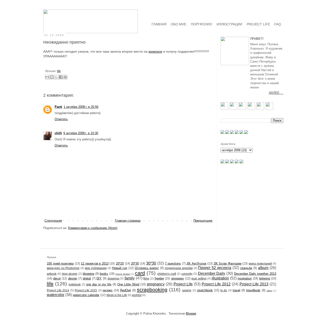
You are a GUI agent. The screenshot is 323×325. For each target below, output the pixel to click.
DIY (99, 278)
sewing (186, 290)
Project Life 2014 (58, 290)
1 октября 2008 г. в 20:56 (81, 107)
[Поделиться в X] (56, 77)
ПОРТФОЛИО (201, 24)
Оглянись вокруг (147, 268)
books (104, 273)
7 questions (173, 263)
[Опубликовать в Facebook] (60, 77)
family (130, 278)
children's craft (166, 273)
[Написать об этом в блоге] (51, 77)
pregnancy (156, 284)
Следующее (53, 220)
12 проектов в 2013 (95, 263)
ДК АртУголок (196, 263)
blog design (69, 273)
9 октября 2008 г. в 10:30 (80, 133)
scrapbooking (152, 289)
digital (87, 278)
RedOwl (125, 290)
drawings (113, 278)
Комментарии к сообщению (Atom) (92, 228)
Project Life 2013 (254, 284)
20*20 (120, 263)
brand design (123, 274)
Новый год (119, 268)
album (263, 268)
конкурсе (155, 51)
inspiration (245, 278)
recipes (108, 290)
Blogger (191, 313)
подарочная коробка (179, 268)
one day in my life (98, 284)
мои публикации (96, 268)
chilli (58, 133)
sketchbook (205, 290)
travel (236, 290)
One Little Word (128, 284)
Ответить (61, 119)
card (140, 273)
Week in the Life (116, 295)
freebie (159, 278)
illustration (220, 278)
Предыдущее (202, 220)
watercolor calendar (86, 295)
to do (223, 290)
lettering (264, 278)
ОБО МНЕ (178, 24)
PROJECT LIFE (258, 24)
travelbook (253, 290)
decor (57, 278)
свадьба (246, 268)
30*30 (151, 263)
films (146, 278)
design (72, 278)
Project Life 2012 (216, 284)
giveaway (177, 278)
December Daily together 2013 (255, 273)
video (269, 290)
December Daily (211, 273)
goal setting (198, 278)
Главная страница (127, 220)
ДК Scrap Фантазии (227, 263)
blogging (88, 273)
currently (186, 273)
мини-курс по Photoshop (63, 268)
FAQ (277, 24)
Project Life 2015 (86, 290)
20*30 (135, 263)
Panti (58, 107)
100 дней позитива (60, 263)
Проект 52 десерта (214, 268)
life (59, 71)
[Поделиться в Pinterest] (65, 77)
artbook (52, 273)
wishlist (136, 295)
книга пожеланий (260, 263)
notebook (75, 284)
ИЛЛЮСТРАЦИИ (229, 24)
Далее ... (276, 93)
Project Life (183, 284)
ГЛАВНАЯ (159, 24)
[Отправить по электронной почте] (47, 77)
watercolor (55, 295)
